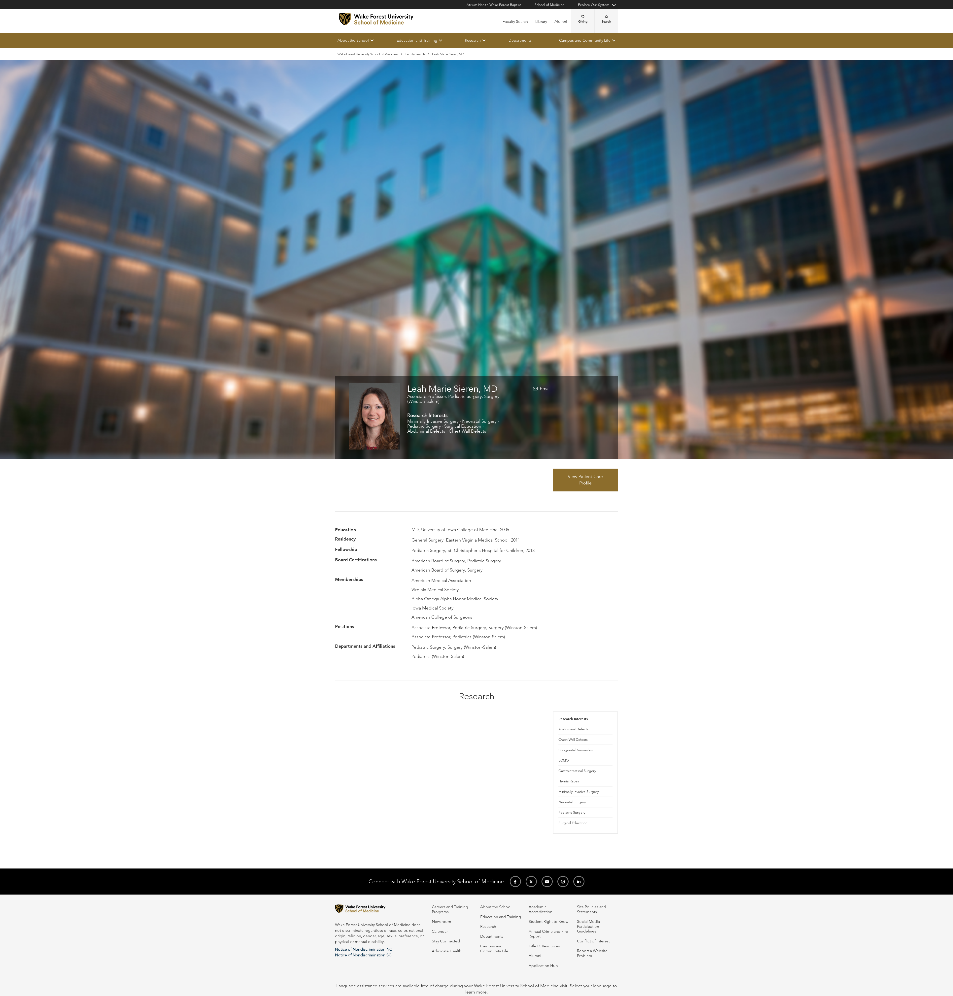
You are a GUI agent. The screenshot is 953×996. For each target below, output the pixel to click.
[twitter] (531, 881)
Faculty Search (515, 21)
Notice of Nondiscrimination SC (363, 955)
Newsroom (441, 921)
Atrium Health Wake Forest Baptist (494, 4)
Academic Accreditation (540, 909)
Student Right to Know (548, 921)
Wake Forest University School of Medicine (368, 54)
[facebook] (515, 881)
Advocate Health (446, 951)
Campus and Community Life (585, 40)
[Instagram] (563, 881)
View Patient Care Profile (585, 480)
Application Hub (543, 965)
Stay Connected (446, 941)
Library (541, 21)
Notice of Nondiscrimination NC (363, 949)
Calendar (440, 931)
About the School (353, 40)
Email (545, 388)
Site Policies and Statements (591, 909)
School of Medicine (549, 4)
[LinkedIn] (578, 881)
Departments (520, 40)
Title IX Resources (544, 946)
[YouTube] (547, 881)
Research (473, 40)
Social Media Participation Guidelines (588, 926)
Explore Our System (593, 4)
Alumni (560, 21)
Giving (582, 21)
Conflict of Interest (593, 941)
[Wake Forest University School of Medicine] (376, 19)
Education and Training (417, 40)
